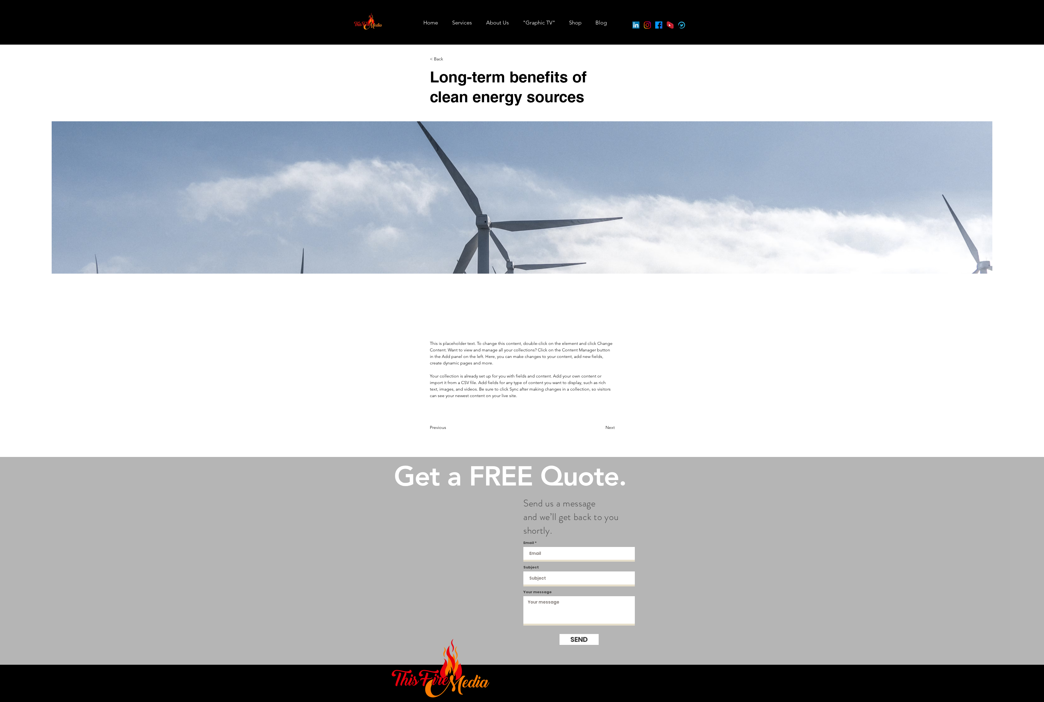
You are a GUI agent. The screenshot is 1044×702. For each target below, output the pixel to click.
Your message (537, 592)
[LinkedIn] (635, 25)
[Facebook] (658, 25)
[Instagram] (647, 25)
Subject (531, 567)
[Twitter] (681, 25)
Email (528, 543)
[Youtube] (670, 25)
